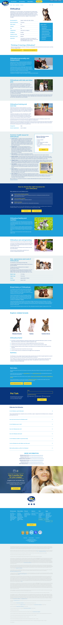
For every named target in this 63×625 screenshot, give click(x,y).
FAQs (11, 520)
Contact (56, 0)
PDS (37, 551)
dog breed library (27, 373)
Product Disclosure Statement (27, 562)
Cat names (40, 517)
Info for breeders (34, 514)
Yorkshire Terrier (46, 333)
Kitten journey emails (42, 514)
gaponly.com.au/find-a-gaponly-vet (22, 573)
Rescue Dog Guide (48, 516)
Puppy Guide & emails (49, 515)
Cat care (25, 516)
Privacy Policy (25, 537)
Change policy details (20, 517)
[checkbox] (40, 396)
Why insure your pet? (13, 516)
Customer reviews (12, 518)
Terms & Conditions (31, 537)
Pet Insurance (13, 511)
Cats (40, 511)
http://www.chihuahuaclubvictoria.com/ (36, 455)
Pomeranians (17, 299)
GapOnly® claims (19, 514)
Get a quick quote (15, 488)
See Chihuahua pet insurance (16, 50)
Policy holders (20, 511)
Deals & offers (12, 519)
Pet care (26, 511)
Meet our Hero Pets (27, 514)
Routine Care (12, 515)
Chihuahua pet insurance (32, 379)
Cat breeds (40, 515)
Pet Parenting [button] (22, 1)
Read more (43, 149)
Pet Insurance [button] (14, 1)
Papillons (22, 299)
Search (52, 0)
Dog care (25, 515)
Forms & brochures (20, 516)
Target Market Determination (42, 551)
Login (60, 0)
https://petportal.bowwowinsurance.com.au (15, 571)
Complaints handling (20, 519)
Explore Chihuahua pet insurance (16, 383)
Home (11, 4)
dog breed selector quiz (37, 373)
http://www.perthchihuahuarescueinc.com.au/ (36, 463)
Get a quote (31, 524)
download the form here (24, 598)
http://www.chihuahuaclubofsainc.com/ (36, 457)
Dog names (47, 519)
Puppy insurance (48, 514)
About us (33, 511)
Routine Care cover (23, 604)
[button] (31, 411)
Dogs (14, 4)
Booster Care (12, 514)
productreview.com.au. (16, 600)
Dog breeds (47, 517)
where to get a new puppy (35, 376)
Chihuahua (21, 4)
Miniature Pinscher (17, 333)
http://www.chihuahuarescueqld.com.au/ (36, 462)
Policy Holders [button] (30, 1)
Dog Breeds (17, 4)
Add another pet (19, 518)
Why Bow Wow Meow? (13, 517)
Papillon (31, 333)
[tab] (31, 411)
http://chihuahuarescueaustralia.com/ (37, 458)
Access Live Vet (19, 515)
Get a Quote (39, 1)
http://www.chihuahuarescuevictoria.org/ (36, 460)
